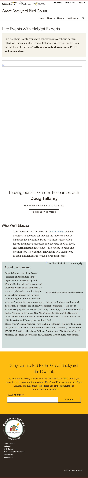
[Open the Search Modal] (83, 18)
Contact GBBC (9, 443)
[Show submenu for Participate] (77, 18)
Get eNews (58, 2)
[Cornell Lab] (9, 3)
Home (41, 18)
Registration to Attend (44, 212)
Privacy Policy (8, 454)
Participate (71, 18)
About (49, 18)
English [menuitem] (80, 2)
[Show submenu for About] (54, 18)
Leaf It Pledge (56, 231)
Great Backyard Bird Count (24, 11)
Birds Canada (8, 449)
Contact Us (70, 2)
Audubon (7, 446)
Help (59, 18)
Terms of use (8, 457)
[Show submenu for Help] (63, 18)
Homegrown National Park (38, 320)
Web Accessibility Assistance (14, 452)
